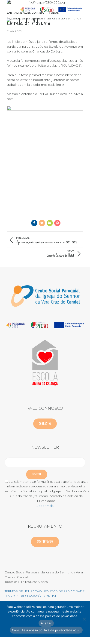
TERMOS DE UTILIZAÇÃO (23, 591)
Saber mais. (45, 506)
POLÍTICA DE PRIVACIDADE (64, 591)
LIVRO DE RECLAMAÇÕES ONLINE (31, 596)
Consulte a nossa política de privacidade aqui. (46, 630)
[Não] (84, 619)
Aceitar (46, 623)
